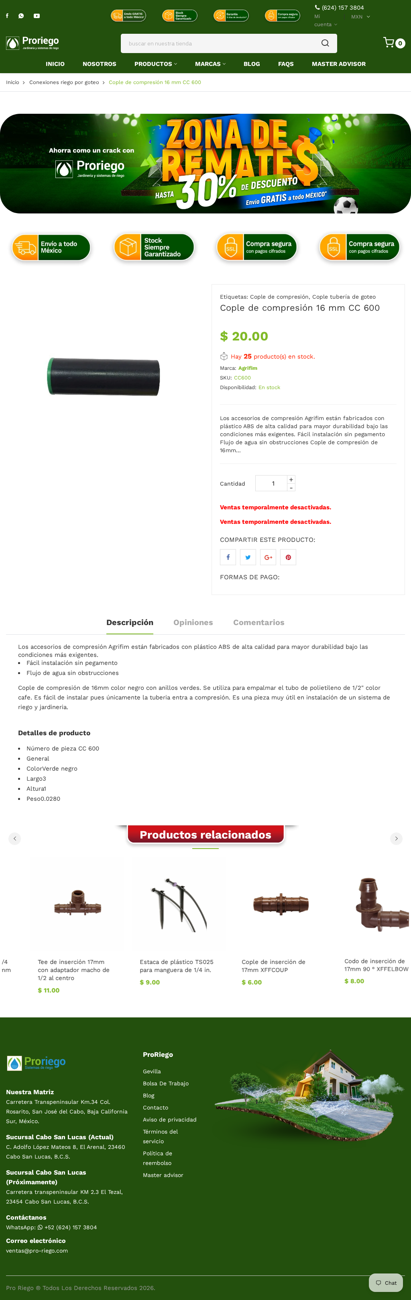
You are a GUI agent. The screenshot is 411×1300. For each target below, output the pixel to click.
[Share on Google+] (268, 557)
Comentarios (259, 622)
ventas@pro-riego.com (37, 1250)
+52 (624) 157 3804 (70, 1227)
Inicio (55, 64)
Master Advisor (339, 64)
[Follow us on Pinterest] (288, 557)
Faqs (286, 64)
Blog (252, 64)
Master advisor (163, 1175)
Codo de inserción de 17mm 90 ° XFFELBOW (352, 966)
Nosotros (99, 64)
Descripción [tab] (129, 622)
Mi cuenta (323, 20)
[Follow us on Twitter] (248, 557)
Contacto (155, 1107)
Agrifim (247, 368)
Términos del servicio (160, 1136)
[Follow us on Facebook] (228, 557)
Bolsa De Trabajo (166, 1083)
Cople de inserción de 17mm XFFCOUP (250, 966)
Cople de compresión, (280, 296)
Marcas (208, 64)
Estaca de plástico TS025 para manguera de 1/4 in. (153, 966)
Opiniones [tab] (193, 622)
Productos (153, 64)
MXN (357, 17)
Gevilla (152, 1071)
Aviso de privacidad (170, 1119)
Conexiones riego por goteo (64, 82)
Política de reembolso (157, 1158)
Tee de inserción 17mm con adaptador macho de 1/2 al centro (50, 970)
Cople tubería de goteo (344, 296)
